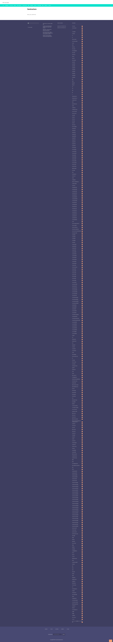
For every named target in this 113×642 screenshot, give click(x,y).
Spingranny (73, 577)
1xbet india (73, 52)
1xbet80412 (73, 77)
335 (72, 88)
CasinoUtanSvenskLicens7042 (76, 320)
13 (72, 35)
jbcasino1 (73, 388)
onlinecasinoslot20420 (75, 488)
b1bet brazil (73, 124)
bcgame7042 (73, 143)
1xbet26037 (73, 71)
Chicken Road (74, 339)
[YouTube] (106, 5)
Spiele (73, 575)
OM (72, 467)
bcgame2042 (74, 132)
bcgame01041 (74, 128)
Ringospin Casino (74, 558)
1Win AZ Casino (74, 39)
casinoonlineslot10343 (75, 297)
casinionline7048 (74, 217)
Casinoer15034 (74, 274)
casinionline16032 (74, 189)
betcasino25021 (74, 149)
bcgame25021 (74, 134)
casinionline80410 (74, 219)
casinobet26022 (74, 263)
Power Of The (74, 543)
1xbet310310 (73, 75)
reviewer (73, 556)
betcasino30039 (74, 153)
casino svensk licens (74, 227)
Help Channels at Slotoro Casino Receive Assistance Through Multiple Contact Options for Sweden (48, 33)
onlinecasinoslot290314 (75, 507)
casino (73, 221)
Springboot (6, 5)
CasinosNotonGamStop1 (75, 314)
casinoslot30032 (74, 310)
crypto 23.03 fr (74, 350)
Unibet (73, 596)
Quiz (43, 5)
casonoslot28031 (74, 331)
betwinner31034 (74, 162)
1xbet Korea (73, 54)
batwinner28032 (74, 126)
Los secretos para (74, 409)
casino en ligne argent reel (75, 223)
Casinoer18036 (74, 276)
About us (46, 5)
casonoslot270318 (74, 329)
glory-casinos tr (74, 375)
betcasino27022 (74, 151)
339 (72, 90)
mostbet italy (74, 444)
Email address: (50, 634)
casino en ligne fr (74, 225)
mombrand (73, 423)
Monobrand (73, 431)
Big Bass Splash (74, 168)
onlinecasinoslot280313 (75, 505)
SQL (28, 5)
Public (73, 545)
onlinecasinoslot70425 (75, 524)
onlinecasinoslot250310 (75, 501)
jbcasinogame (74, 394)
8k (72, 92)
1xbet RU (73, 58)
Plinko (73, 537)
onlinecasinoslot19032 (75, 484)
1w (72, 37)
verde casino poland (75, 600)
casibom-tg (73, 185)
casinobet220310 (74, 255)
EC (72, 358)
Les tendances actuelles (75, 407)
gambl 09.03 (73, 369)
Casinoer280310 (74, 282)
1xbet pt (73, 56)
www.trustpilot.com (74, 609)
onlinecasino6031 (74, 478)
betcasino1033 (74, 147)
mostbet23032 (74, 450)
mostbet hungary (74, 442)
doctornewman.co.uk (75, 356)
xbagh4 (73, 613)
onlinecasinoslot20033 (75, 486)
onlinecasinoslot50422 (75, 518)
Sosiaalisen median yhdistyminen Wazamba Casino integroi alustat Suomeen (47, 27)
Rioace (73, 560)
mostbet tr (73, 448)
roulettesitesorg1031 (75, 562)
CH (72, 337)
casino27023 (73, 238)
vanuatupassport (74, 598)
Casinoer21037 (74, 278)
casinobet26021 (74, 261)
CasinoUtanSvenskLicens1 (75, 318)
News (73, 461)
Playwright (73, 535)
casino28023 (73, 240)
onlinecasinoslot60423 (75, 520)
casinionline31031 (74, 204)
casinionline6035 (74, 210)
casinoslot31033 (74, 312)
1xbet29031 (73, 73)
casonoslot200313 (74, 322)
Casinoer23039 (74, 280)
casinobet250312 (74, 259)
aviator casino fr (74, 113)
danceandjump (74, 354)
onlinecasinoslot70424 (75, 522)
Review (73, 552)
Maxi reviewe (74, 413)
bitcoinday (73, 170)
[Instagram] (103, 5)
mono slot (73, 427)
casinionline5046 (74, 208)
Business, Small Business (75, 181)
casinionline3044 (74, 202)
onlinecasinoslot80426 (75, 526)
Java (3, 5)
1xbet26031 (73, 69)
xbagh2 (73, 611)
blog (72, 172)
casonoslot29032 (74, 333)
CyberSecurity (24, 5)
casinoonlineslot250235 (75, 301)
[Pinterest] (104, 5)
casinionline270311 (74, 200)
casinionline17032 (74, 191)
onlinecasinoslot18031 (75, 482)
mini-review (73, 415)
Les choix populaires (75, 405)
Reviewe (73, 554)
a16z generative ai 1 (74, 98)
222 (72, 79)
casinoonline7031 (74, 295)
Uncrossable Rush (74, 594)
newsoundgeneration (75, 463)
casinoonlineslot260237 (75, 303)
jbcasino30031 (74, 392)
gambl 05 (73, 367)
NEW (73, 459)
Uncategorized (74, 592)
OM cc (73, 469)
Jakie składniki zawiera (75, 386)
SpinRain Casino (74, 579)
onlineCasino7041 (74, 480)
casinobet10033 (74, 244)
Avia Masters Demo (74, 109)
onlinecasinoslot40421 (75, 516)
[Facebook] (100, 5)
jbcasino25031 (74, 390)
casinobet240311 (74, 257)
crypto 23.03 (73, 348)
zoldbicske (73, 615)
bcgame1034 (73, 130)
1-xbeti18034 (73, 31)
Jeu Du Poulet (74, 396)
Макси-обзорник (74, 617)
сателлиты (73, 619)
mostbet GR (73, 440)
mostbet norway (74, 446)
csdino (73, 352)
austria (73, 105)
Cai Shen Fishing (74, 183)
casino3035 (73, 242)
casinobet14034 (74, 246)
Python (15, 5)
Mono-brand (74, 429)
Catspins (73, 335)
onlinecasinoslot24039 (75, 499)
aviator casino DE (74, 111)
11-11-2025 (73, 33)
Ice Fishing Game (74, 377)
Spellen (73, 573)
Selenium (31, 5)
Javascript (11, 5)
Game (73, 371)
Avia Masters (74, 107)
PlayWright (39, 5)
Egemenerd (59, 27)
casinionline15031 (74, 187)
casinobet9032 (74, 265)
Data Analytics (19, 5)
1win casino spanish (74, 41)
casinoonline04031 (74, 284)
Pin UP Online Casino (75, 533)
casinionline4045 (74, 206)
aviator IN (73, 115)
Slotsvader (73, 571)
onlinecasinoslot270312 (75, 503)
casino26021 (73, 236)
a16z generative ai (74, 96)
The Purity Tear (64, 27)
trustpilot (73, 590)
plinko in (73, 539)
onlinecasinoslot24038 (75, 497)
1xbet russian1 (74, 60)
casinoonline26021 (74, 293)
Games (73, 373)
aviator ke (73, 117)
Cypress (35, 5)
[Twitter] (101, 5)
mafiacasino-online (74, 411)
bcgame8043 (74, 145)
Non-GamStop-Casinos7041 (75, 465)
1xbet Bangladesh (74, 50)
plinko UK (73, 541)
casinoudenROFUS (74, 316)
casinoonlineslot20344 (75, 299)
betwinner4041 (74, 164)
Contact (49, 5)
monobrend (73, 433)
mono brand (73, 425)
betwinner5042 (74, 166)
